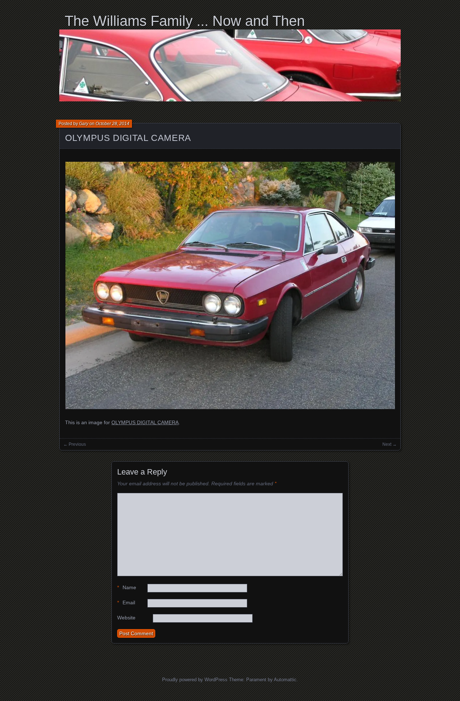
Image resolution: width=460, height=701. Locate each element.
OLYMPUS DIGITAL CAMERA (128, 138)
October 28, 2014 (112, 123)
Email (126, 602)
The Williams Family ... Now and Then (185, 21)
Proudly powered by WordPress (194, 679)
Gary (83, 123)
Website (126, 617)
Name (126, 587)
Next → (389, 444)
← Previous (74, 444)
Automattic (285, 679)
